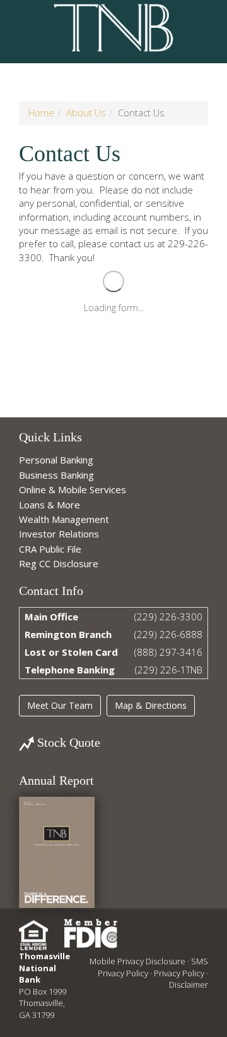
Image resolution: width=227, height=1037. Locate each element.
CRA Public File (50, 549)
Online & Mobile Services (72, 489)
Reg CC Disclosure (58, 563)
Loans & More (49, 504)
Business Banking (56, 475)
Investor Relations (59, 533)
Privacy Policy (179, 973)
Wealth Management (64, 519)
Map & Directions (151, 705)
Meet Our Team (60, 705)
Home (41, 112)
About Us (86, 112)
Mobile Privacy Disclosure (137, 961)
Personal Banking (56, 459)
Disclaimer (188, 984)
